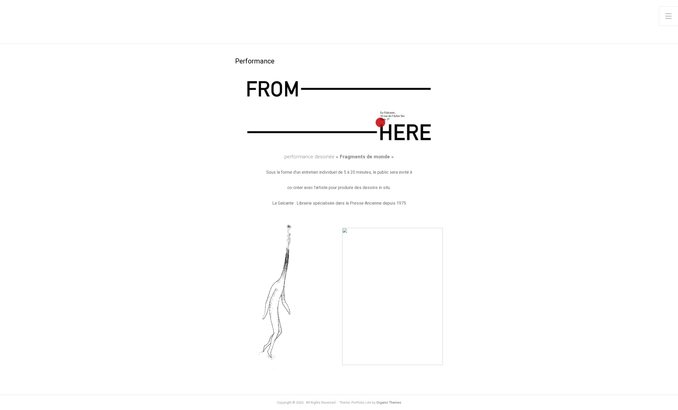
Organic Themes (388, 402)
